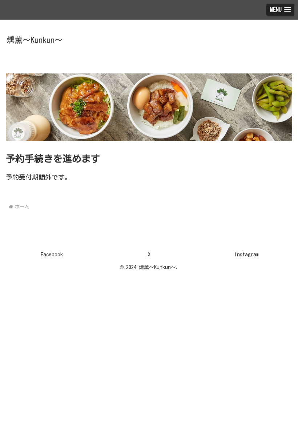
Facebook (52, 254)
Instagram (246, 254)
